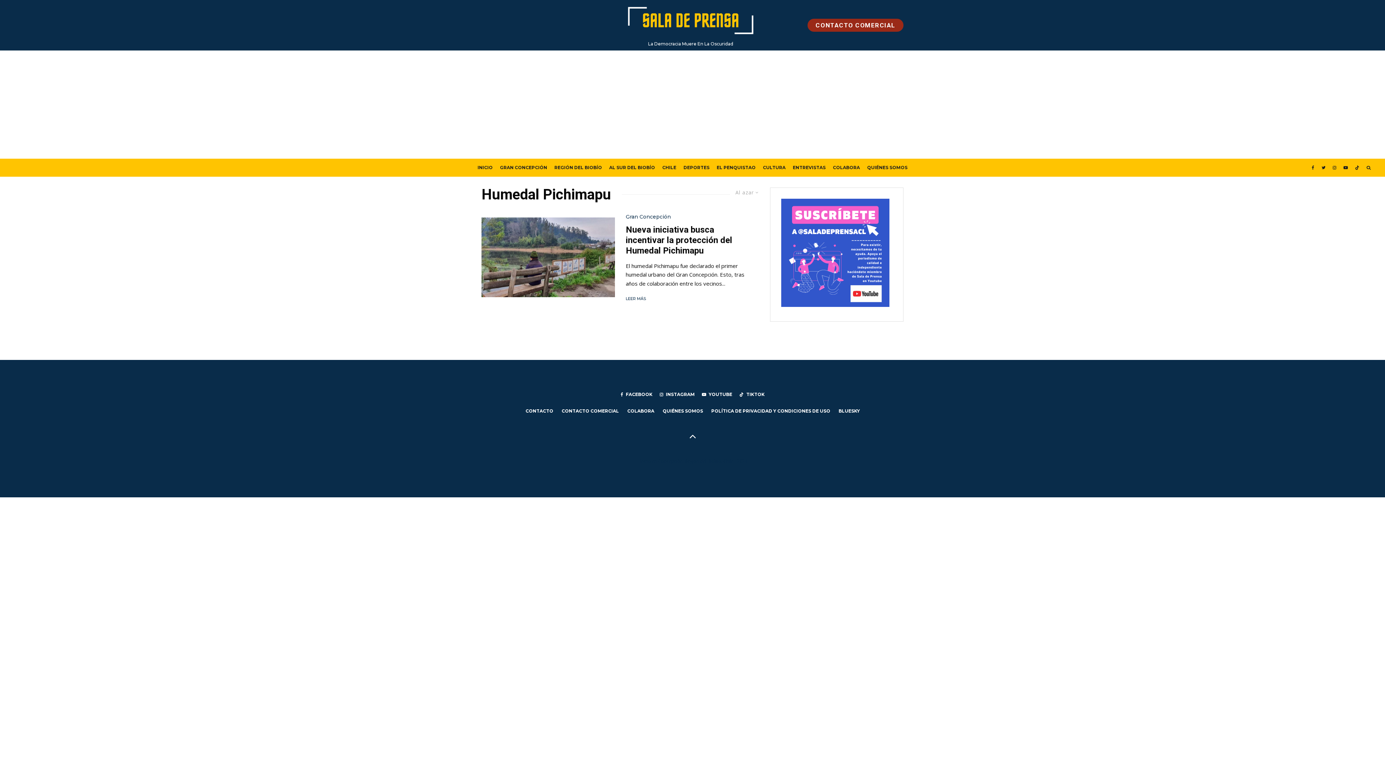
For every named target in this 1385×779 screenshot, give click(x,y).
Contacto (539, 411)
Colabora (846, 167)
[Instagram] (1334, 168)
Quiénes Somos (887, 167)
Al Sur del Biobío (632, 167)
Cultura (774, 167)
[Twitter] (1323, 168)
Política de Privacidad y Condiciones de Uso (770, 411)
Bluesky (849, 411)
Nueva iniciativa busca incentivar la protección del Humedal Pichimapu (679, 240)
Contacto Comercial (590, 411)
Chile (669, 167)
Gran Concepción (523, 167)
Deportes (696, 167)
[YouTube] (1345, 168)
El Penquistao (736, 167)
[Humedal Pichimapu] (548, 257)
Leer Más (636, 298)
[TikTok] (1357, 168)
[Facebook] (1313, 168)
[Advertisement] (692, 104)
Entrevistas (809, 167)
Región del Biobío (578, 167)
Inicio (485, 167)
